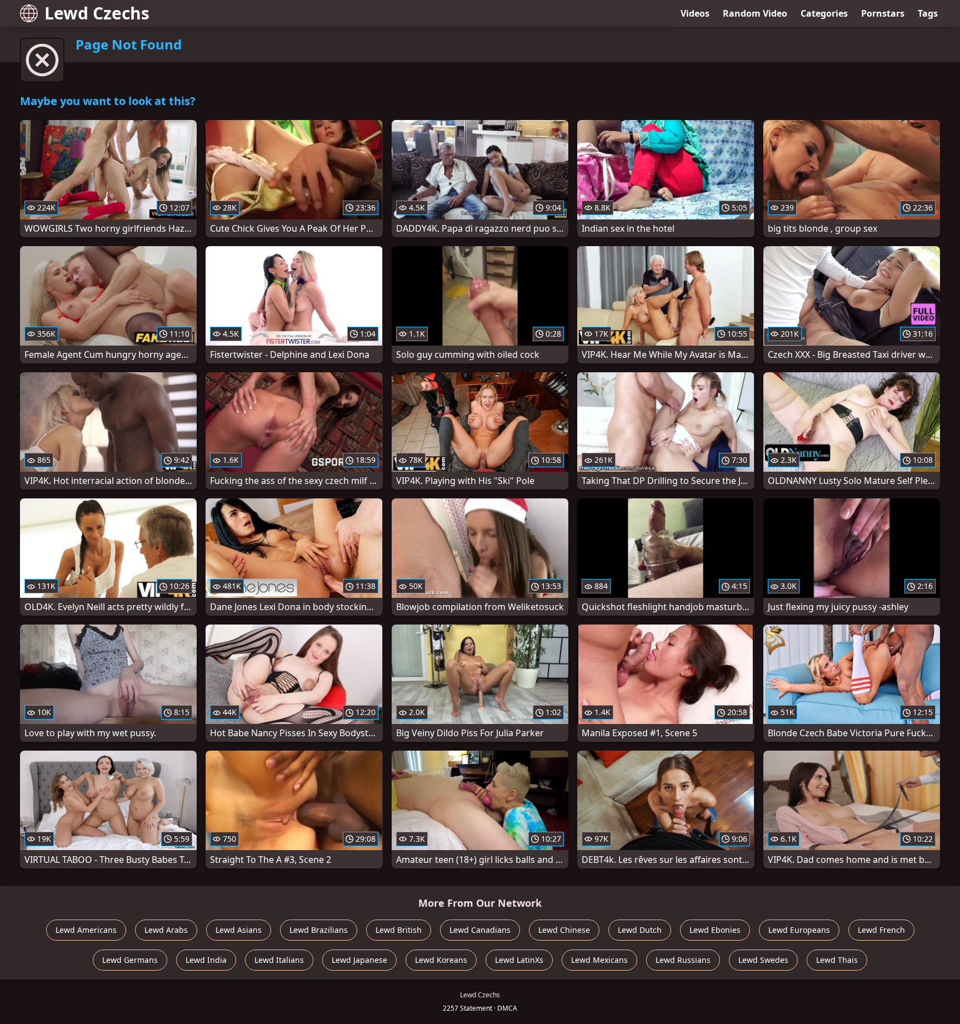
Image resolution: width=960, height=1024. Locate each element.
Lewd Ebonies (715, 930)
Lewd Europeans (799, 930)
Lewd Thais (837, 960)
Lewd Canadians (480, 930)
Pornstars (882, 13)
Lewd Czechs (96, 13)
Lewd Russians (683, 960)
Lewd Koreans (441, 960)
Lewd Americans (86, 930)
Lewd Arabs (166, 930)
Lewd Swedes (763, 960)
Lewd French (881, 930)
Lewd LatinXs (519, 960)
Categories (824, 13)
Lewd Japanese (359, 960)
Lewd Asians (239, 930)
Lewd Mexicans (599, 960)
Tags (928, 13)
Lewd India (206, 960)
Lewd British (399, 930)
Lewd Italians (279, 960)
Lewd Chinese (564, 930)
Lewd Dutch (640, 930)
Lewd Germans (130, 960)
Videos (695, 13)
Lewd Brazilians (318, 930)
